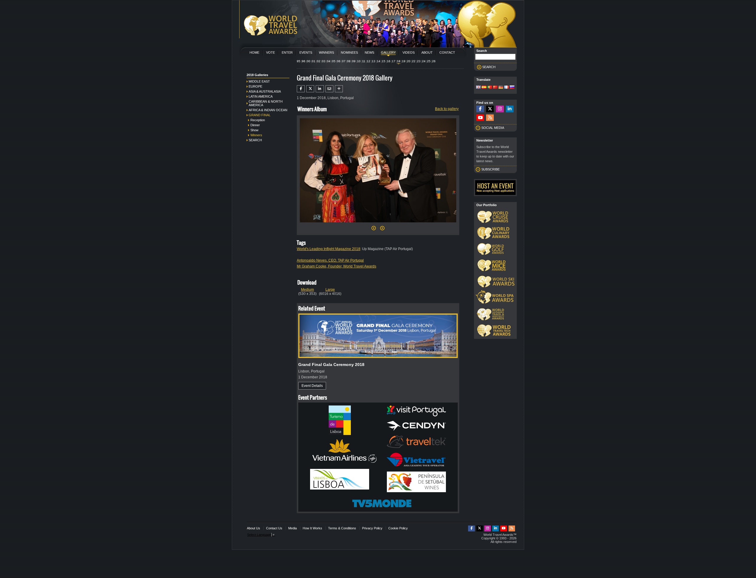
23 (419, 61)
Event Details (312, 386)
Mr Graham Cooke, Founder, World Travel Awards (336, 266)
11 (363, 61)
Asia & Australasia (265, 91)
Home (254, 52)
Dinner (255, 125)
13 (373, 61)
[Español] (484, 88)
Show (254, 130)
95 (298, 61)
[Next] (378, 224)
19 (403, 61)
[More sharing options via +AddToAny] (339, 89)
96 (303, 61)
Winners (326, 52)
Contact (447, 52)
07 (344, 61)
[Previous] (373, 230)
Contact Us (274, 528)
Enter (287, 52)
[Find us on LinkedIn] (510, 109)
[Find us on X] (490, 109)
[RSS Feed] (490, 117)
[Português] (489, 88)
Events (305, 52)
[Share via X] (310, 89)
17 (393, 61)
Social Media (492, 127)
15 (383, 61)
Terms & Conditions (342, 528)
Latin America (261, 96)
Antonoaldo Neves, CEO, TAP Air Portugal (330, 260)
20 (408, 61)
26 (434, 61)
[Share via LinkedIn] (319, 89)
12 (368, 61)
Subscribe (490, 169)
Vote (270, 52)
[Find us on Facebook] (480, 109)
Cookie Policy (398, 528)
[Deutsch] (500, 88)
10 (359, 61)
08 (349, 61)
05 (333, 61)
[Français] (506, 88)
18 (398, 61)
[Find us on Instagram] (500, 109)
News (369, 52)
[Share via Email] (329, 89)
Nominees (349, 52)
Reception (257, 120)
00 (308, 61)
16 (388, 61)
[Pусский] (512, 88)
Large (330, 290)
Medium (307, 290)
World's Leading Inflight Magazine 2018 (328, 249)
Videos (409, 52)
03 (323, 61)
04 (328, 61)
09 (354, 61)
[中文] (495, 88)
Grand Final (260, 115)
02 (318, 61)
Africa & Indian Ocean (268, 110)
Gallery (388, 52)
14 (378, 61)
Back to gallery (447, 109)
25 (429, 61)
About (427, 52)
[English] (478, 88)
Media (292, 528)
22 (414, 61)
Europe (255, 86)
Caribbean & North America (266, 103)
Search (255, 140)
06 (338, 61)
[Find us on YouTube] (480, 117)
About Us (253, 528)
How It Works (312, 528)
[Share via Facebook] (300, 89)
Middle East (259, 81)
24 (424, 61)
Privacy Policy (372, 528)
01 (313, 61)
